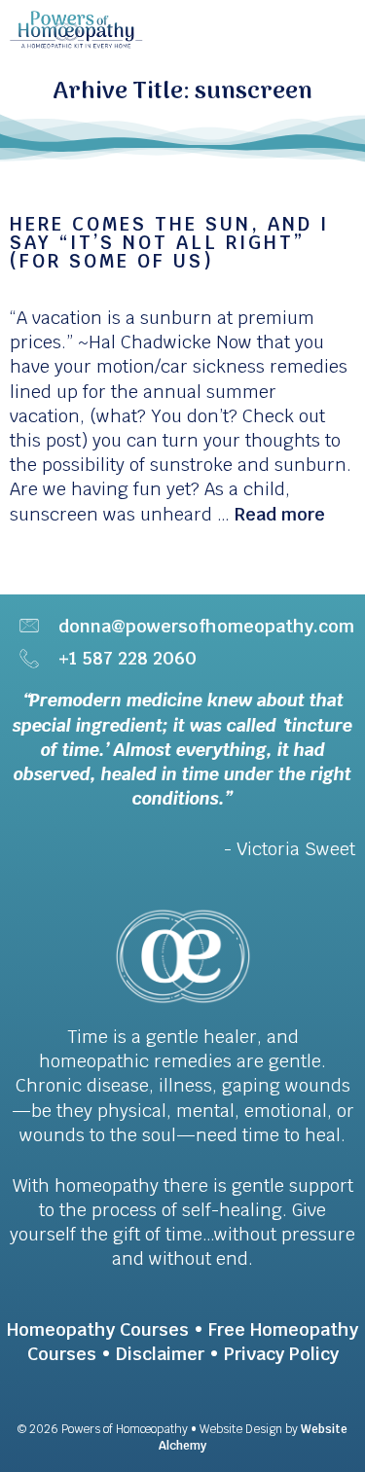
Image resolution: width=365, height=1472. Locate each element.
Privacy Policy (281, 1354)
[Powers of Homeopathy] (76, 29)
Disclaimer (160, 1354)
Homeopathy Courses (98, 1329)
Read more (280, 514)
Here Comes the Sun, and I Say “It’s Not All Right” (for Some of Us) (169, 242)
